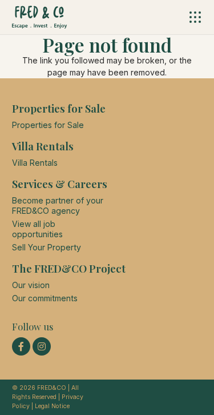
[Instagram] (42, 346)
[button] (195, 17)
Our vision (31, 285)
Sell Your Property (46, 247)
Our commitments (45, 298)
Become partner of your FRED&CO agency (57, 205)
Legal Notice (52, 406)
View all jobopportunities (37, 229)
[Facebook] (21, 346)
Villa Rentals (35, 162)
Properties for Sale (48, 125)
